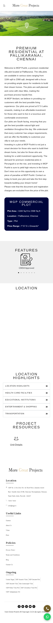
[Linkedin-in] (22, 606)
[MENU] (4, 5)
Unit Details (16, 445)
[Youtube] (30, 606)
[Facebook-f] (19, 606)
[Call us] (47, 608)
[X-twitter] (33, 606)
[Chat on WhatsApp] (47, 616)
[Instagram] (26, 606)
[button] (18, 272)
